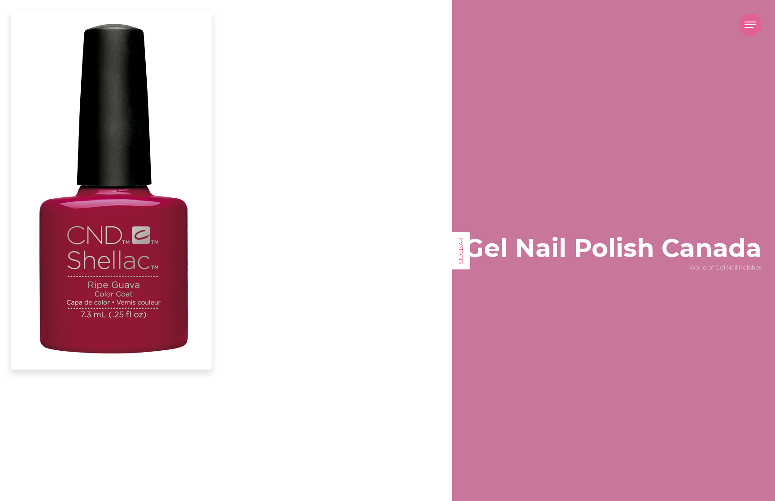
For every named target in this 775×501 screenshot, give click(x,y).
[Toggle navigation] (750, 24)
